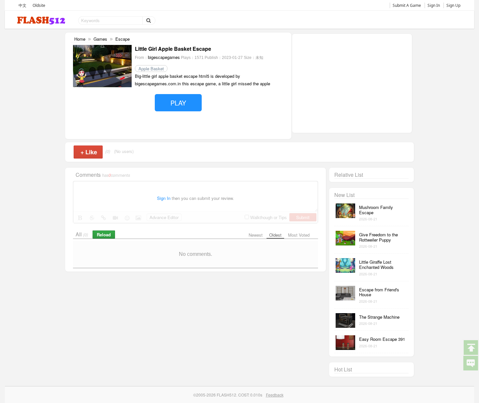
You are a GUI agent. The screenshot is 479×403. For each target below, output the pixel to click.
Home (79, 39)
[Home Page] (41, 21)
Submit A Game (407, 5)
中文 (22, 5)
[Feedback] (470, 362)
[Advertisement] (352, 82)
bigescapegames (164, 57)
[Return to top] (470, 347)
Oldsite (39, 5)
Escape (122, 39)
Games (100, 39)
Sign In (434, 5)
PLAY (178, 102)
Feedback (274, 394)
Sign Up (453, 5)
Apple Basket (151, 68)
